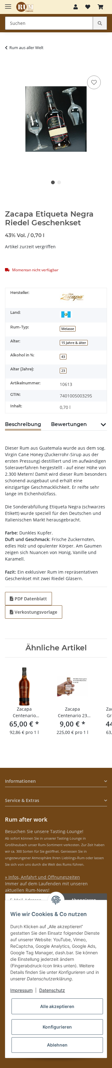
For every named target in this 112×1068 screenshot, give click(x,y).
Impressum (21, 990)
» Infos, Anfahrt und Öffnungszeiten (42, 877)
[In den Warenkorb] (10, 64)
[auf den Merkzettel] (94, 82)
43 (63, 357)
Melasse (67, 329)
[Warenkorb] (100, 7)
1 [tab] (53, 182)
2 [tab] (59, 182)
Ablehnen (57, 1044)
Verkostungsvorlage (35, 612)
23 (63, 371)
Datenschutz (52, 990)
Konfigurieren (57, 1026)
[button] (76, 7)
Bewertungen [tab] (69, 424)
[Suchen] (100, 23)
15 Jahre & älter (73, 343)
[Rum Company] (24, 7)
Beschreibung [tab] (23, 424)
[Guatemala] (66, 313)
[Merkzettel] (88, 7)
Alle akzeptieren (57, 1006)
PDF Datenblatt (30, 599)
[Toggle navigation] (8, 4)
